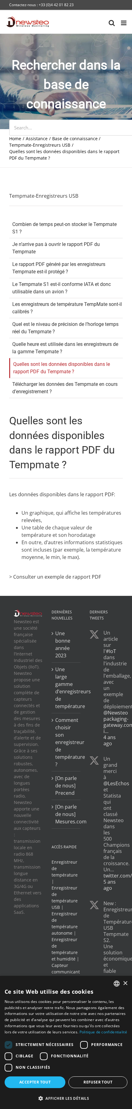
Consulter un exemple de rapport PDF (57, 576)
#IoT (111, 651)
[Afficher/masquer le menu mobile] (124, 23)
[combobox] (117, 983)
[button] (66, 1098)
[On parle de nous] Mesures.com (66, 814)
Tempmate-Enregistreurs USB (43, 195)
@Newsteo (115, 712)
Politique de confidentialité (103, 1032)
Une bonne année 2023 (62, 644)
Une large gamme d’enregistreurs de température (66, 688)
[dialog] (66, 1042)
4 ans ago (109, 740)
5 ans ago (109, 884)
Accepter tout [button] (35, 1082)
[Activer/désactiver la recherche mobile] (112, 23)
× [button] (125, 983)
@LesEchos (116, 783)
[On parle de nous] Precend (66, 785)
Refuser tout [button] (97, 1082)
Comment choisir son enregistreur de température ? (66, 742)
